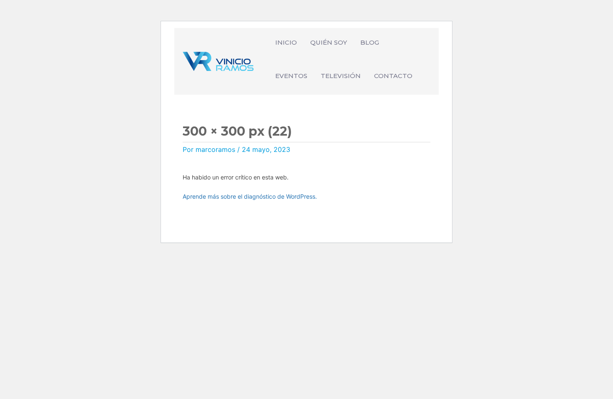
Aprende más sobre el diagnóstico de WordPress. (250, 196)
